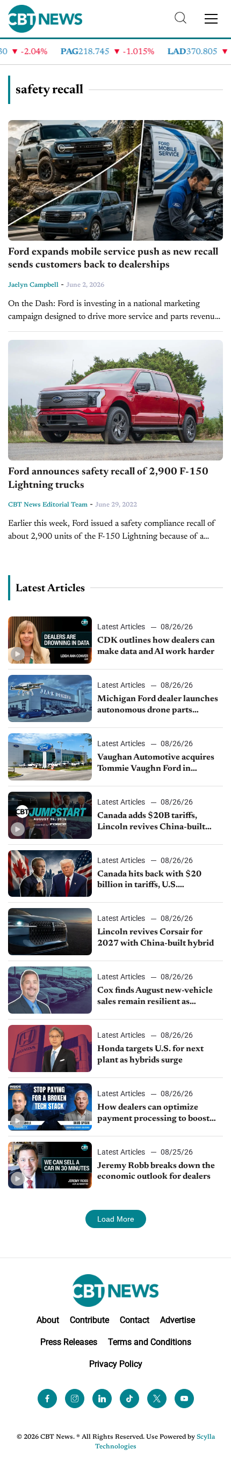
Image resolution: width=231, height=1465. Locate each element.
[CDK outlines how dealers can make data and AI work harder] (50, 640)
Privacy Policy (115, 1364)
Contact (134, 1320)
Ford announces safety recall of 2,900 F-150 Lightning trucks (108, 478)
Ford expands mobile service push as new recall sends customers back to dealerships (113, 259)
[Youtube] (184, 1398)
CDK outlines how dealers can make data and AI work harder (156, 646)
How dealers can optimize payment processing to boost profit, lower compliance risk (154, 1114)
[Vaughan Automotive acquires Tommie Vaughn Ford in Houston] (50, 756)
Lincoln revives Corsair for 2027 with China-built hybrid (155, 938)
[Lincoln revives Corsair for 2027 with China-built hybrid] (50, 931)
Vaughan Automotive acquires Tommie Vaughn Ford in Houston (155, 764)
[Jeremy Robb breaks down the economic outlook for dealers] (50, 1165)
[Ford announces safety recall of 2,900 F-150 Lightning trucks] (115, 400)
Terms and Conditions (149, 1342)
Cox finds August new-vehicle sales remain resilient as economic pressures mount (155, 997)
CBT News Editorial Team (48, 505)
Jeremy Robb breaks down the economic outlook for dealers (156, 1171)
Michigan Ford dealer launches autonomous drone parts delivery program (157, 705)
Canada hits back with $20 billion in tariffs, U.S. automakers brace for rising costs (151, 880)
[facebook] (47, 1398)
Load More (115, 1219)
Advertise (177, 1320)
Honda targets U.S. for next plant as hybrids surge (150, 1055)
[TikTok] (129, 1398)
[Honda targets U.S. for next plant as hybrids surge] (50, 1048)
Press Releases (68, 1342)
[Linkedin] (102, 1398)
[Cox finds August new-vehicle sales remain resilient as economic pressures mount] (50, 990)
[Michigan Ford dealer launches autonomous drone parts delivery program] (50, 698)
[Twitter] (157, 1398)
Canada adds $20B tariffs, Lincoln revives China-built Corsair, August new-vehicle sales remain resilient (152, 822)
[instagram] (74, 1398)
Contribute (89, 1320)
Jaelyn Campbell (33, 285)
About (48, 1320)
